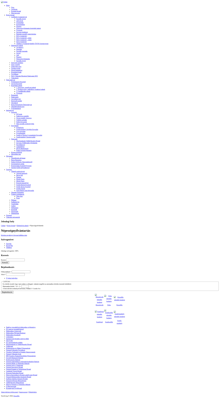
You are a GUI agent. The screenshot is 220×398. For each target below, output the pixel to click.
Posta (18, 198)
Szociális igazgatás (22, 51)
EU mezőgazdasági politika (14, 342)
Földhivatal (9, 346)
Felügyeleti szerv (16, 66)
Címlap (3, 226)
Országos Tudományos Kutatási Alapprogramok (20, 352)
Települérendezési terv (17, 106)
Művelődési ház (16, 154)
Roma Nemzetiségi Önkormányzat (21, 105)
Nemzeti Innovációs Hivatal (14, 367)
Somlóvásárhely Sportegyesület (25, 137)
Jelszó (3, 274)
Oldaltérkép (33, 392)
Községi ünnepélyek (22, 183)
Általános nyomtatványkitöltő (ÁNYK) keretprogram (32, 44)
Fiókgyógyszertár (21, 122)
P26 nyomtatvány (21, 42)
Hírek (8, 5)
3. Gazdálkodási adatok (23, 91)
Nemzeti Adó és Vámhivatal (14, 365)
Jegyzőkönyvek (16, 99)
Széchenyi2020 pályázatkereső (20, 168)
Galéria (13, 206)
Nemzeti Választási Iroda (13, 354)
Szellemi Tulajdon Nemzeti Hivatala (17, 379)
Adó (17, 55)
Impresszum (23, 392)
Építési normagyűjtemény (24, 150)
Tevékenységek (15, 68)
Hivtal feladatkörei (16, 70)
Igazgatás (19, 49)
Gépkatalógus (20, 147)
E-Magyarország (11, 386)
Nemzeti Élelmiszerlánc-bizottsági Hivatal (18, 377)
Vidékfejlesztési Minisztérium (15, 382)
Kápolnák (14, 210)
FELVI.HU (9, 341)
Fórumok (9, 215)
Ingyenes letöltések (22, 32)
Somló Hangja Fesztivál (23, 185)
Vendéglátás (14, 204)
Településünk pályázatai (18, 158)
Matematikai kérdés (9, 286)
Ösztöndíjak (20, 23)
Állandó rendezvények (18, 171)
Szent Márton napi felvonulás (25, 190)
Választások (14, 78)
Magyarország (15, 13)
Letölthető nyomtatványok (19, 17)
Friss (12, 7)
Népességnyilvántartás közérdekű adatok (28, 28)
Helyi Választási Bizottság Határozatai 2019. (24, 76)
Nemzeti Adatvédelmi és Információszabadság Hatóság (22, 362)
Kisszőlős (119, 305)
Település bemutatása (17, 192)
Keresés (3, 260)
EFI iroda (19, 114)
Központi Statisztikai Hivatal (14, 373)
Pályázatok (9, 156)
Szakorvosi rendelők (22, 116)
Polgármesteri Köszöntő (18, 82)
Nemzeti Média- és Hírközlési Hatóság (17, 363)
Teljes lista (19, 196)
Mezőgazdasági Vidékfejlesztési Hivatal (28, 141)
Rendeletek (14, 95)
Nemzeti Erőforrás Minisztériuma (16, 381)
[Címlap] (4, 2)
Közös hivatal (10, 15)
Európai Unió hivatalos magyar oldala (17, 339)
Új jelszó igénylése (11, 278)
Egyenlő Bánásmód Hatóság (14, 358)
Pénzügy (19, 26)
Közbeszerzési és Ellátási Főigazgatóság (18, 348)
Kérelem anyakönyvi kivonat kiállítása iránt (14, 235)
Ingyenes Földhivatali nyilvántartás (26, 143)
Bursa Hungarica (16, 160)
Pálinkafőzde (15, 213)
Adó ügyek (19, 21)
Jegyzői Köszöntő (16, 84)
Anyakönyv (19, 47)
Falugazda (14, 139)
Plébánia (13, 200)
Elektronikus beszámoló (13, 335)
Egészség (14, 112)
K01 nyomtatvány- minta (23, 38)
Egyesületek (14, 126)
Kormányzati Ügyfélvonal (14, 388)
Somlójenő (99, 322)
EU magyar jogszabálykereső (15, 329)
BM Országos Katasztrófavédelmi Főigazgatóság (21, 356)
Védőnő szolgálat (21, 120)
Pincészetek (14, 211)
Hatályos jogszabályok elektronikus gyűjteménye (21, 327)
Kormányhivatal (16, 11)
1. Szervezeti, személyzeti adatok (26, 87)
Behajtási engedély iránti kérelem (26, 34)
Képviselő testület (16, 101)
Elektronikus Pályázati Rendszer (15, 333)
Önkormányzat (10, 80)
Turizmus (9, 169)
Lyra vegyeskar (20, 131)
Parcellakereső (20, 145)
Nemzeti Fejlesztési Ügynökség (15, 350)
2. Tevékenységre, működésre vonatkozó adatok (30, 89)
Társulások (14, 103)
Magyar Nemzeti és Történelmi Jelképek (18, 384)
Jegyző (18, 53)
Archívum (14, 9)
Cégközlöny (9, 337)
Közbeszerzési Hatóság (13, 360)
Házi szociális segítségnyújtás (25, 124)
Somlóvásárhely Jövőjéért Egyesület (27, 129)
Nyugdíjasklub (20, 133)
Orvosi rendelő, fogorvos (24, 118)
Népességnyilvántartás (23, 59)
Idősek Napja (20, 181)
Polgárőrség (20, 127)
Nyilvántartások (16, 108)
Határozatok (14, 97)
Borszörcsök (99, 305)
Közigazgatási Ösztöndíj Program (21, 166)
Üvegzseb (19, 30)
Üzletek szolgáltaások (17, 194)
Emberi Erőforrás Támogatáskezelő (21, 162)
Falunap (18, 177)
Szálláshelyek (15, 202)
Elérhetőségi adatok (17, 45)
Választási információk (13, 217)
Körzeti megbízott (16, 152)
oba (109, 305)
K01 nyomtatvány (21, 36)
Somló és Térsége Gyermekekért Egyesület (29, 135)
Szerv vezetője (15, 65)
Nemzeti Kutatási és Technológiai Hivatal (18, 369)
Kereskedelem (20, 24)
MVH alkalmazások (22, 148)
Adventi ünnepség (21, 173)
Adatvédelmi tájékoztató (9, 392)
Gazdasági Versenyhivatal (14, 371)
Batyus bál (19, 175)
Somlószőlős (109, 322)
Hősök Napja (20, 179)
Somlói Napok (20, 189)
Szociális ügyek (21, 19)
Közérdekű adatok (16, 85)
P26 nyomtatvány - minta (23, 40)
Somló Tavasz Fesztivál (23, 187)
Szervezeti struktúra (17, 63)
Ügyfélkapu (14, 74)
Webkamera (14, 208)
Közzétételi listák (16, 72)
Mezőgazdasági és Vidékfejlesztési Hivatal (19, 344)
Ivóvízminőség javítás (17, 164)
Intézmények (10, 110)
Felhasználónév (6, 272)
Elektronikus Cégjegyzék (13, 331)
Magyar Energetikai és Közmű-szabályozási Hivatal (21, 375)
